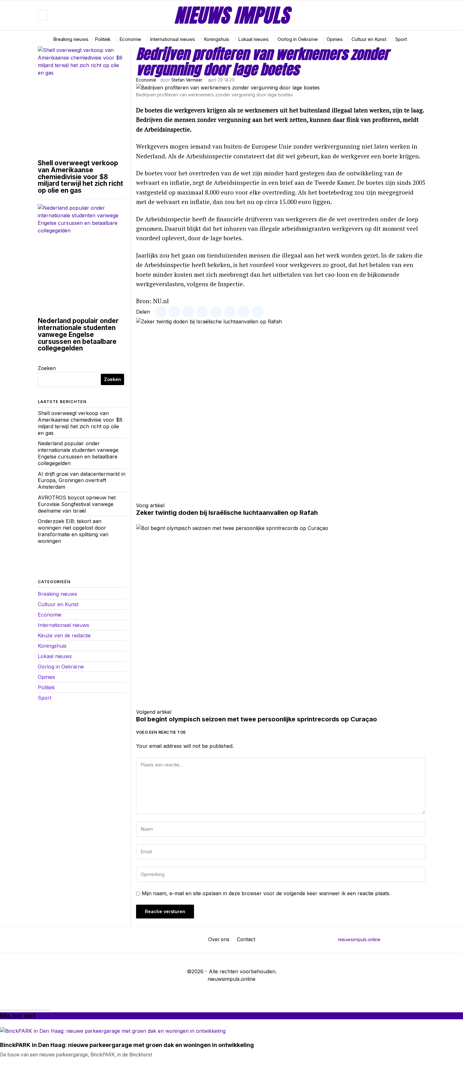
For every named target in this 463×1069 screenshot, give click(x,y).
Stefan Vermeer (187, 79)
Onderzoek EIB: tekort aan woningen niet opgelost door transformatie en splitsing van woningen (73, 531)
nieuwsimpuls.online (359, 939)
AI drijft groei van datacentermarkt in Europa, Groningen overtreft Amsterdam (81, 480)
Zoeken (47, 368)
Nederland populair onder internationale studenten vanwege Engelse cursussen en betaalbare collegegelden (78, 334)
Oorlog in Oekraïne (61, 666)
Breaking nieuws (57, 594)
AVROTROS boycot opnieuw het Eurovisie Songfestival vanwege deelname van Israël (77, 504)
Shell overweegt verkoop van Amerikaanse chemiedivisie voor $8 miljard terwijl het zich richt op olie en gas (80, 177)
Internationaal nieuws (63, 625)
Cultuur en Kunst (58, 604)
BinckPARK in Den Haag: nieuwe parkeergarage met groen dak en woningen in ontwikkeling (127, 1045)
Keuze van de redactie (64, 635)
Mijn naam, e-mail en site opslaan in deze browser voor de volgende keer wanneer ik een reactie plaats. (266, 893)
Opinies (46, 677)
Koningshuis (52, 646)
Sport (44, 698)
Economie (146, 79)
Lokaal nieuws (55, 656)
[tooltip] (402, 15)
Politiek (46, 687)
